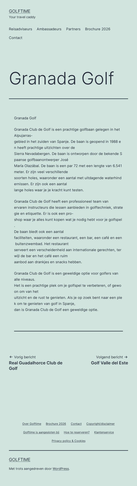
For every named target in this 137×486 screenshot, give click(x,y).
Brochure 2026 (97, 29)
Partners (73, 29)
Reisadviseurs (20, 29)
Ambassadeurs (49, 29)
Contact (15, 38)
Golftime (19, 11)
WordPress (61, 469)
